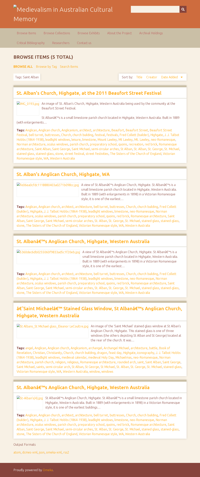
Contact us (84, 43)
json (42, 452)
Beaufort (117, 130)
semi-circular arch (58, 367)
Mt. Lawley (141, 139)
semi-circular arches (105, 149)
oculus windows (57, 144)
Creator (152, 77)
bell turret (36, 135)
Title (139, 77)
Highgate (156, 135)
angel (29, 348)
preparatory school (103, 144)
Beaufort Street (137, 130)
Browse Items (26, 33)
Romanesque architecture (148, 216)
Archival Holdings (151, 33)
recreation (136, 144)
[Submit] (183, 9)
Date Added (170, 77)
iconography (145, 352)
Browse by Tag (46, 66)
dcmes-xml (30, 452)
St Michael (108, 367)
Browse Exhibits (89, 33)
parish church (79, 144)
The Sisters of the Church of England (135, 153)
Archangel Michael (116, 348)
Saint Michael (81, 149)
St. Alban (140, 149)
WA (46, 158)
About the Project (119, 33)
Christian (39, 352)
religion (60, 362)
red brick (151, 144)
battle (153, 348)
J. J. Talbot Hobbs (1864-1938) (65, 211)
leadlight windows (57, 139)
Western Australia (62, 158)
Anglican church (49, 130)
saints (40, 367)
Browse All (23, 66)
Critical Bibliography (31, 43)
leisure (76, 139)
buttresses (52, 135)
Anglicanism (70, 130)
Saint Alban (43, 149)
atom (17, 452)
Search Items (69, 66)
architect (85, 130)
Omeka (48, 470)
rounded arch (126, 362)
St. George (155, 149)
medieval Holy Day (101, 357)
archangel (95, 348)
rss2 (66, 452)
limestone (89, 139)
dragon (102, 352)
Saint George (61, 149)
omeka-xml (54, 452)
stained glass (25, 153)
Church (66, 135)
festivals (112, 135)
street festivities (97, 153)
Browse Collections (57, 33)
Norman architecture (31, 144)
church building (82, 135)
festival (100, 135)
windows (107, 371)
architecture (101, 130)
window (94, 371)
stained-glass (45, 153)
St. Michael (171, 149)
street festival (74, 153)
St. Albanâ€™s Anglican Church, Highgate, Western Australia (83, 241)
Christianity (54, 352)
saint (140, 362)
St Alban (126, 149)
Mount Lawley (107, 139)
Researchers (61, 43)
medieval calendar (74, 357)
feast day (115, 352)
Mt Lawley (125, 139)
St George (92, 367)
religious (73, 362)
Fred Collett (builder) (134, 135)
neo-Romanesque (163, 139)
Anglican (31, 130)
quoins (122, 144)
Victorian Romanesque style (98, 225)
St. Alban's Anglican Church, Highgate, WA (63, 174)
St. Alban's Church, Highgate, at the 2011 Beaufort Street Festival (89, 93)
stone (59, 153)
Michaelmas (123, 357)
